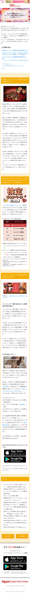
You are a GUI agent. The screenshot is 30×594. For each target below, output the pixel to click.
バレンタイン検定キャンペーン (12, 205)
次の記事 (22, 536)
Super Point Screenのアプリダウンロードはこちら (13, 65)
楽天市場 (6, 386)
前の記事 (7, 536)
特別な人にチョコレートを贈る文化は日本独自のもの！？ (15, 50)
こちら (24, 527)
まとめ (2, 68)
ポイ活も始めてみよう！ (8, 64)
